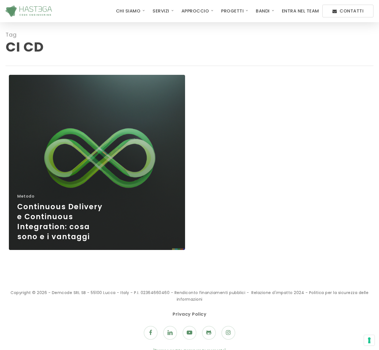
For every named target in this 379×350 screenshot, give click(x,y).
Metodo (25, 196)
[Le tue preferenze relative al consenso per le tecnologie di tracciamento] (369, 340)
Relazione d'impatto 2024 (277, 292)
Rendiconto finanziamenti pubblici (210, 292)
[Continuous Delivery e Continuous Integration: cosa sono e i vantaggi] (97, 162)
